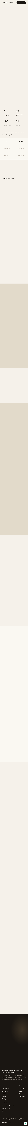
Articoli (20, 1091)
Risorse (21, 1093)
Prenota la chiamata (9, 1056)
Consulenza (22, 1096)
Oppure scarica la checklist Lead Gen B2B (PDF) (13, 1061)
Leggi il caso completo (8, 178)
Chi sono (21, 1086)
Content (4, 1096)
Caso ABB (21, 1088)
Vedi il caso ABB (8, 60)
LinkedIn (4, 1111)
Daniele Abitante (8, 3)
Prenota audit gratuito (9, 55)
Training (4, 1099)
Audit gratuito (21, 2)
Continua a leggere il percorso (10, 856)
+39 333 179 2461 (6, 1108)
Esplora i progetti (7, 135)
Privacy (4, 1122)
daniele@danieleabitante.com (9, 1106)
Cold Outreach (5, 1088)
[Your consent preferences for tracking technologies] (25, 1123)
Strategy (4, 1093)
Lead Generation (6, 1086)
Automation (5, 1091)
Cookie (10, 1122)
